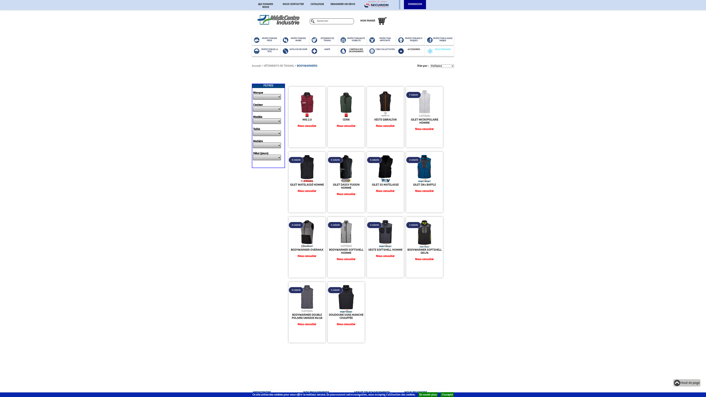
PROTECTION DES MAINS (298, 39)
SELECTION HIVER (443, 49)
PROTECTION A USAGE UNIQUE (442, 39)
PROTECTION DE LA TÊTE (269, 50)
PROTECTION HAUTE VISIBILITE (356, 39)
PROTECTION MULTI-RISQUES (414, 39)
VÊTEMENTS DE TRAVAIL (327, 39)
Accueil (256, 65)
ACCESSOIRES (414, 49)
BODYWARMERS (307, 65)
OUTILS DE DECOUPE (298, 49)
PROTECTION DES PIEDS (269, 39)
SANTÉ (327, 49)
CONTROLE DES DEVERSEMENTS (356, 50)
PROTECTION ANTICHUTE (385, 39)
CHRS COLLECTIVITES (385, 49)
